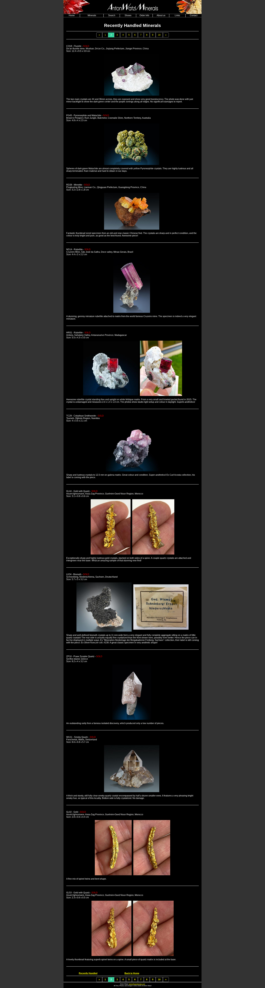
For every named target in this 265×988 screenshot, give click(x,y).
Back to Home (131, 973)
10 (159, 35)
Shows (128, 15)
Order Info (144, 15)
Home (72, 15)
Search (111, 15)
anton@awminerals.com (137, 984)
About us (161, 15)
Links (177, 15)
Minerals (92, 15)
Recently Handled (88, 973)
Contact (193, 15)
